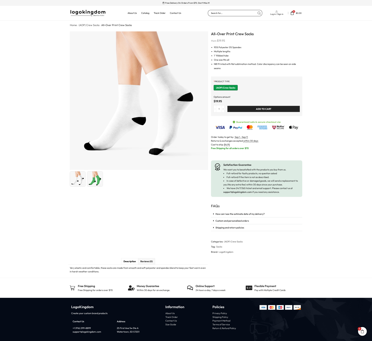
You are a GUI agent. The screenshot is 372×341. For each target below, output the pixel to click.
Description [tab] (130, 261)
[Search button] (259, 13)
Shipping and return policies (229, 227)
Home (73, 25)
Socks (219, 246)
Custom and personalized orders (232, 220)
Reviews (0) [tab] (146, 261)
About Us (132, 13)
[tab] (129, 261)
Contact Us (175, 13)
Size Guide (170, 324)
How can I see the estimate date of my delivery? (240, 213)
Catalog (145, 13)
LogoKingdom (226, 251)
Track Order (160, 13)
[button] (256, 214)
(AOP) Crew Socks (89, 25)
